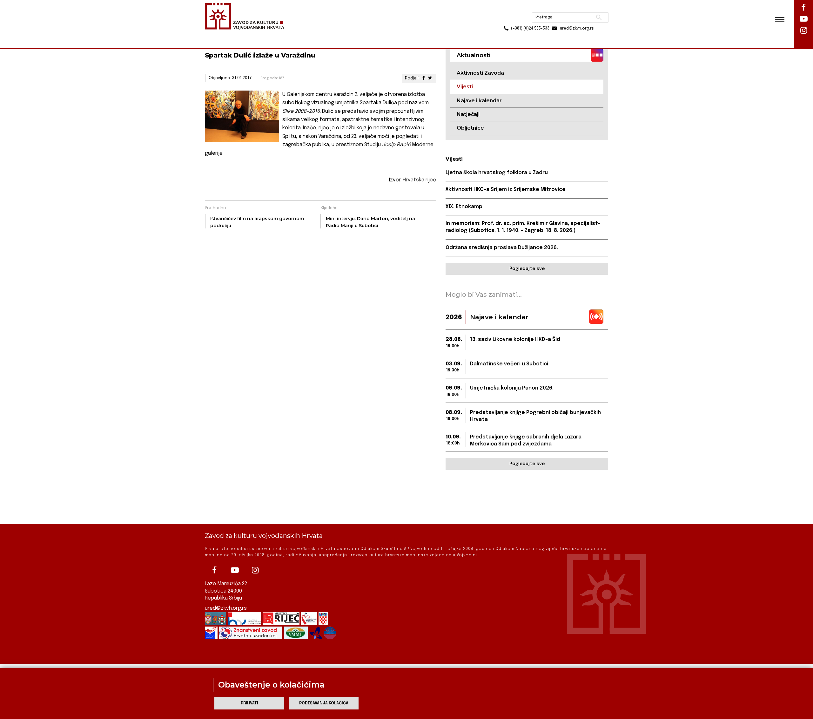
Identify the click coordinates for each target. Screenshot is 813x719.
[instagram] (255, 570)
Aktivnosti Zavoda (480, 73)
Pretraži (575, 8)
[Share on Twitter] (430, 78)
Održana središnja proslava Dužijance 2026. (502, 247)
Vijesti (271, 34)
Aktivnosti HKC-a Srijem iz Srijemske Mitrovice (506, 189)
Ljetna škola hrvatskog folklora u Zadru (497, 172)
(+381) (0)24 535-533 (506, 19)
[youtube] (234, 570)
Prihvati (249, 703)
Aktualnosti (246, 34)
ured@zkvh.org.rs (226, 608)
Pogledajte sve (527, 269)
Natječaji (468, 114)
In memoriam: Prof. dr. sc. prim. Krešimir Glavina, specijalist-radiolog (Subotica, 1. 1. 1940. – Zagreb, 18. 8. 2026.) (523, 227)
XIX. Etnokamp (464, 206)
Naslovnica (216, 34)
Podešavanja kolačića (323, 703)
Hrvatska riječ (419, 180)
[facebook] (214, 570)
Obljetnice (470, 128)
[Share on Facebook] (423, 78)
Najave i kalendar (479, 101)
